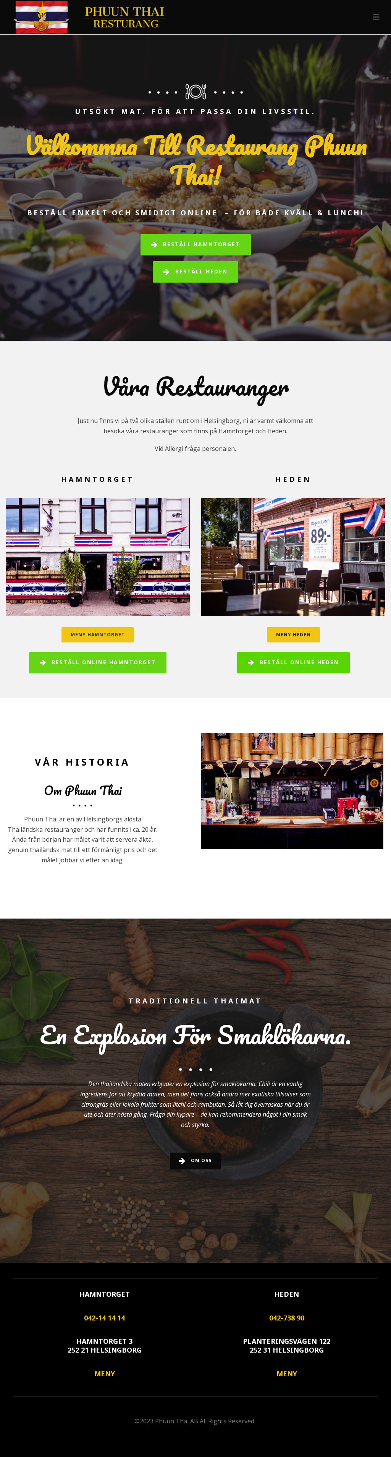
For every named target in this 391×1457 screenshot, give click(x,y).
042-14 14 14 (104, 1317)
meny (104, 1373)
